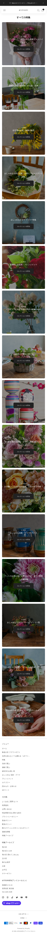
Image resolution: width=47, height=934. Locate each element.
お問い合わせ (7, 809)
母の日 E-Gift (7, 851)
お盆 (3, 866)
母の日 (4, 847)
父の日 (4, 858)
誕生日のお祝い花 (8, 771)
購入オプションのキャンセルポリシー (15, 828)
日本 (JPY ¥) (22, 914)
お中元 (4, 870)
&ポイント (5, 790)
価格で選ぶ (6, 767)
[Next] (43, 2)
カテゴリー (6, 782)
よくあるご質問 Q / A (10, 801)
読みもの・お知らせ (9, 786)
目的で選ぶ (6, 763)
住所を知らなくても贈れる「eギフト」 (16, 756)
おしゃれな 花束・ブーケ (11, 775)
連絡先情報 (6, 832)
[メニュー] (4, 10)
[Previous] (3, 2)
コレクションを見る (23, 49)
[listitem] (23, 3)
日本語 (22, 918)
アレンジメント (7, 779)
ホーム (4, 748)
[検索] (38, 10)
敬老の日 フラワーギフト (11, 752)
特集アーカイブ (7, 835)
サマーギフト (7, 873)
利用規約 (5, 805)
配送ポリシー (7, 824)
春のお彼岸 (6, 862)
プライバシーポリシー (10, 817)
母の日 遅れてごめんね (10, 855)
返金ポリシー (7, 820)
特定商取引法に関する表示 (11, 813)
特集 (3, 760)
